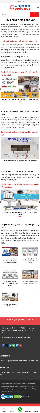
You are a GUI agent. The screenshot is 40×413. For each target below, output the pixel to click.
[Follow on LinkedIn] (17, 345)
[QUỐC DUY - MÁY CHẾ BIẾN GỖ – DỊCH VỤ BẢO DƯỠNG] (20, 7)
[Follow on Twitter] (10, 345)
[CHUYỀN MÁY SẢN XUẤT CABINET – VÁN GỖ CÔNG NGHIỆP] (10, 274)
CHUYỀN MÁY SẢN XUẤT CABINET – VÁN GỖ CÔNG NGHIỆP (10, 283)
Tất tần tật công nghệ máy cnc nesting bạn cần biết (30, 282)
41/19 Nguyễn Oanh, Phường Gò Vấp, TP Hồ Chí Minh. (20, 361)
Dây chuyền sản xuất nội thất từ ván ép (10, 305)
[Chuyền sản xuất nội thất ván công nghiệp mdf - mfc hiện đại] (30, 251)
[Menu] (38, 7)
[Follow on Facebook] (3, 345)
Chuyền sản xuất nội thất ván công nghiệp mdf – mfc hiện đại (30, 260)
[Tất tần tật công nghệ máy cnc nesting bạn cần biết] (30, 274)
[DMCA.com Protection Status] (22, 396)
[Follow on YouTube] (20, 345)
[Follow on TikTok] (6, 345)
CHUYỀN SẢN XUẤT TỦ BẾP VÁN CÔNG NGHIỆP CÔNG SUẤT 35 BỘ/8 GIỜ (10, 260)
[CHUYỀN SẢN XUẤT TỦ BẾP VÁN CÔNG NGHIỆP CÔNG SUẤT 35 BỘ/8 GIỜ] (10, 251)
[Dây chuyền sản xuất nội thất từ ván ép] (10, 297)
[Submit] (34, 14)
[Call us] (13, 345)
